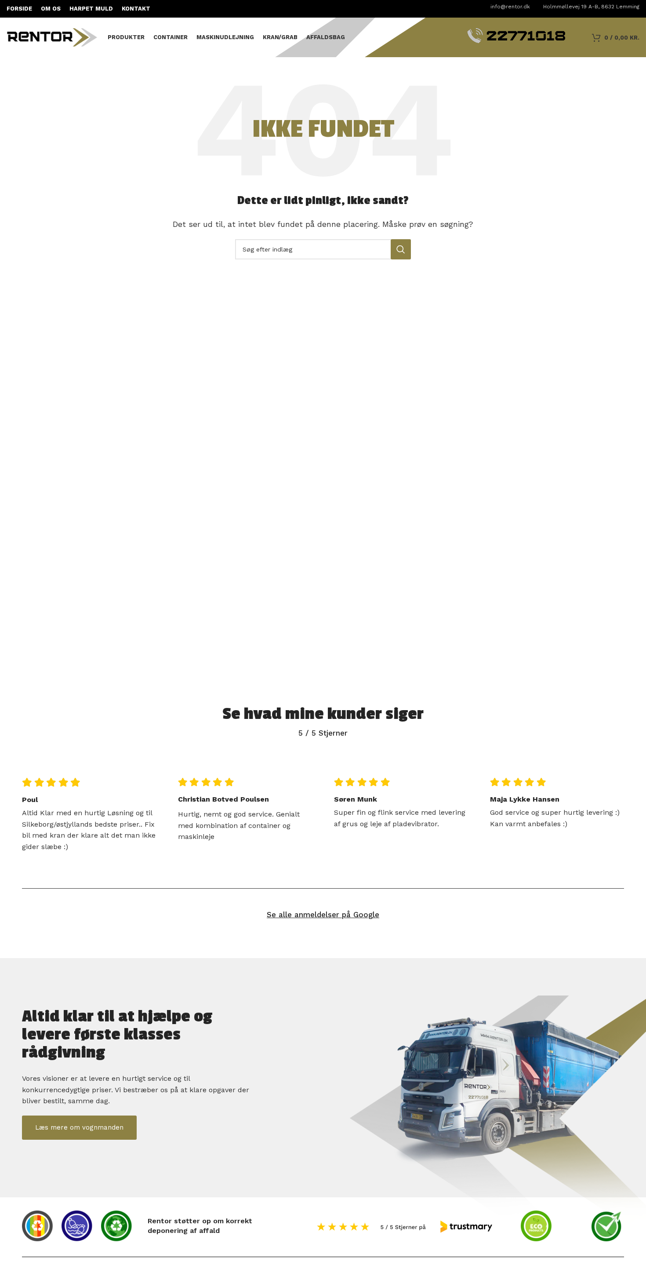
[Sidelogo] (53, 37)
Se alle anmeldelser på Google (323, 914)
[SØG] (401, 249)
